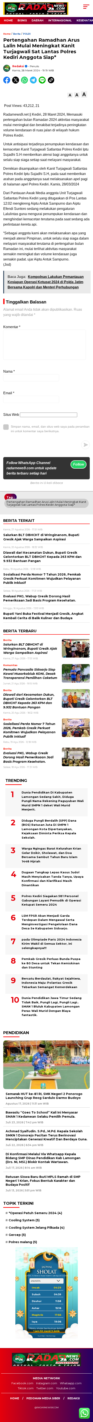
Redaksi (18, 66)
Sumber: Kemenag (46, 1336)
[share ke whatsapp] (25, 82)
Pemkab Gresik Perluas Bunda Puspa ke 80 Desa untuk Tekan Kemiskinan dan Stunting (51, 963)
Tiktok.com (26, 1388)
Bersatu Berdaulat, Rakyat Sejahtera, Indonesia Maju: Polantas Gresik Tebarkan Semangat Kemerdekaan (51, 983)
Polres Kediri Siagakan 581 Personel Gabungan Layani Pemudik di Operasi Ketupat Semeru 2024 (51, 900)
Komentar (11, 327)
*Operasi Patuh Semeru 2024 (35, 1213)
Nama (9, 371)
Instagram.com (46, 1383)
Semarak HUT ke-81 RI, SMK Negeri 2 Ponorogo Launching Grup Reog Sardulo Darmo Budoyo (44, 1096)
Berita (17, 34)
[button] (70, 95)
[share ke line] (43, 82)
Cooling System (24, 1220)
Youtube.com (65, 1388)
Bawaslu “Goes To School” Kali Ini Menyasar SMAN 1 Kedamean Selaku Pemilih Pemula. (42, 1114)
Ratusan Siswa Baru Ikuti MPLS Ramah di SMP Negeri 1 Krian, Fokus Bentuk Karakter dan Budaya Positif (43, 1181)
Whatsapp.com (71, 1383)
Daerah (37, 20)
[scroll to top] (87, 1397)
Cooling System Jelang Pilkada (36, 1228)
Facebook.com (22, 1383)
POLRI (26, 34)
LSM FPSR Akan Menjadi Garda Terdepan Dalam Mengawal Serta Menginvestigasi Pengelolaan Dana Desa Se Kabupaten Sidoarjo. (49, 922)
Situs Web (11, 414)
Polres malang (23, 1242)
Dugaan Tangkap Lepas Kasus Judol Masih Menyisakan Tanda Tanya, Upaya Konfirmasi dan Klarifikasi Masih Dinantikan (52, 878)
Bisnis (22, 20)
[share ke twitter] (16, 82)
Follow (78, 464)
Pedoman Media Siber (43, 1398)
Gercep (17, 1235)
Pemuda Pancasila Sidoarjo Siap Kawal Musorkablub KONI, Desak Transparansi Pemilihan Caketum (30, 674)
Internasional (60, 20)
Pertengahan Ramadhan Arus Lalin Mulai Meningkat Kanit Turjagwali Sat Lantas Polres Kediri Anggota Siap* (46, 503)
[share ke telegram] (34, 82)
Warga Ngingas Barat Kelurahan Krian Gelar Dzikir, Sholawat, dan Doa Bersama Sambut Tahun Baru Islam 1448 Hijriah (51, 855)
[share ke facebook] (7, 82)
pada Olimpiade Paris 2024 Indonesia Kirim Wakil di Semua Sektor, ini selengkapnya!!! (52, 944)
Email (8, 393)
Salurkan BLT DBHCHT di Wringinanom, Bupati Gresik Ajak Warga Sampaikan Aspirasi (30, 649)
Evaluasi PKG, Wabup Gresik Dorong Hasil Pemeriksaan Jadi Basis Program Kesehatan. (28, 757)
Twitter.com (44, 1388)
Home (8, 20)
